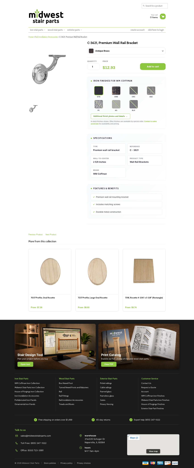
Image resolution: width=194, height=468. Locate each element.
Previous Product (35, 234)
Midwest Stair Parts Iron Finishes (155, 400)
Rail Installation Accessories (46, 37)
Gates (102, 400)
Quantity (92, 61)
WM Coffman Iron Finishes (153, 396)
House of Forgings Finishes (153, 404)
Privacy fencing (106, 404)
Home (31, 37)
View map (153, 451)
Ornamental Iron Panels (25, 404)
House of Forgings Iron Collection (29, 391)
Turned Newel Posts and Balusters (73, 387)
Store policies (50, 463)
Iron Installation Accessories (27, 396)
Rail (60, 391)
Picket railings (106, 383)
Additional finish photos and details (109, 116)
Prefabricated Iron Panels (25, 400)
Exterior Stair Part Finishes (152, 408)
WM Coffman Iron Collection (27, 383)
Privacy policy (66, 463)
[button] (98, 90)
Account (145, 391)
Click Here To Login (156, 30)
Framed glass (105, 391)
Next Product (50, 234)
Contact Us (146, 383)
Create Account (138, 30)
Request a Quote (148, 387)
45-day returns (103, 420)
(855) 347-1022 (38, 443)
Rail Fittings (64, 396)
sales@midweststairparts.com (36, 435)
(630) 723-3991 (36, 450)
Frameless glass (107, 396)
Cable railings (105, 387)
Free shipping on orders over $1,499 (55, 420)
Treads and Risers (66, 404)
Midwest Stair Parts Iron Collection (30, 387)
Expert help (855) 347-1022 (147, 420)
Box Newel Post (66, 383)
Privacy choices (84, 463)
